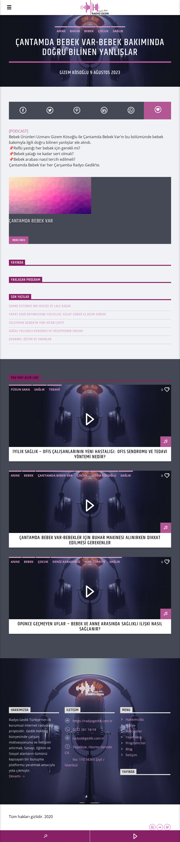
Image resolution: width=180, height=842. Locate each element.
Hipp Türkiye (95, 562)
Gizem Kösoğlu (104, 475)
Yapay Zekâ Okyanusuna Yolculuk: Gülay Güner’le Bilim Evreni (57, 314)
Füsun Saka (20, 389)
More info (18, 240)
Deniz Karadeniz (66, 562)
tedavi (54, 389)
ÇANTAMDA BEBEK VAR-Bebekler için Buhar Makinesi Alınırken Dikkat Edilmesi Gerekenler (90, 540)
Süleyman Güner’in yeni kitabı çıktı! (36, 323)
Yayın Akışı (134, 737)
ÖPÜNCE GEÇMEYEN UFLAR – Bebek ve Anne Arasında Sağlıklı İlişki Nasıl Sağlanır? (90, 626)
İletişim (131, 755)
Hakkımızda (135, 719)
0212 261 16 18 (84, 729)
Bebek (89, 31)
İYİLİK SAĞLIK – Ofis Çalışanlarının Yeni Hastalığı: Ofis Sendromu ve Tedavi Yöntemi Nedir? (90, 454)
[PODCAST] (18, 131)
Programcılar (136, 743)
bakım (75, 31)
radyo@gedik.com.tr (88, 738)
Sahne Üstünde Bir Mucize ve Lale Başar (40, 306)
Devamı (15, 776)
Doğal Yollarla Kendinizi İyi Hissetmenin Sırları (46, 331)
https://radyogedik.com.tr (92, 721)
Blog (129, 749)
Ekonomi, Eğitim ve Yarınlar (30, 339)
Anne (61, 31)
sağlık (118, 31)
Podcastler (134, 731)
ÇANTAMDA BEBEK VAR (31, 221)
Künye (130, 725)
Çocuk (103, 31)
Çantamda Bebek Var (55, 475)
